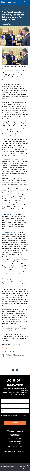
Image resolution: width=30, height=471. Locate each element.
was (27, 250)
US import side (10, 232)
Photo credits (21, 454)
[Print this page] (13, 370)
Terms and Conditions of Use (12, 416)
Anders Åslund (16, 344)
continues (8, 214)
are (2, 278)
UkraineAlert (5, 7)
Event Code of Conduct (11, 454)
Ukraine (4, 347)
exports (4, 132)
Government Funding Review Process (15, 446)
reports (13, 189)
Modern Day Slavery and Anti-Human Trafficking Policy (15, 451)
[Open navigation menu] (28, 2)
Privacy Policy (11, 438)
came (14, 147)
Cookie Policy (19, 438)
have (15, 297)
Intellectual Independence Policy (15, 443)
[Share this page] (17, 370)
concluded (10, 151)
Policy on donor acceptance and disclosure (15, 449)
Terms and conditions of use (15, 441)
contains (15, 268)
